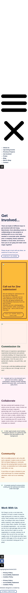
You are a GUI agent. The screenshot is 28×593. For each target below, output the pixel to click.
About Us (6, 59)
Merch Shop (7, 71)
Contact (5, 74)
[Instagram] (2, 78)
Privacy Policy (8, 572)
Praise (5, 67)
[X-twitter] (2, 87)
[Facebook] (2, 82)
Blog (4, 69)
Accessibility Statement (11, 575)
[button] (14, 28)
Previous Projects (9, 63)
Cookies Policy (8, 577)
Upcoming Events (9, 61)
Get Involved (7, 65)
